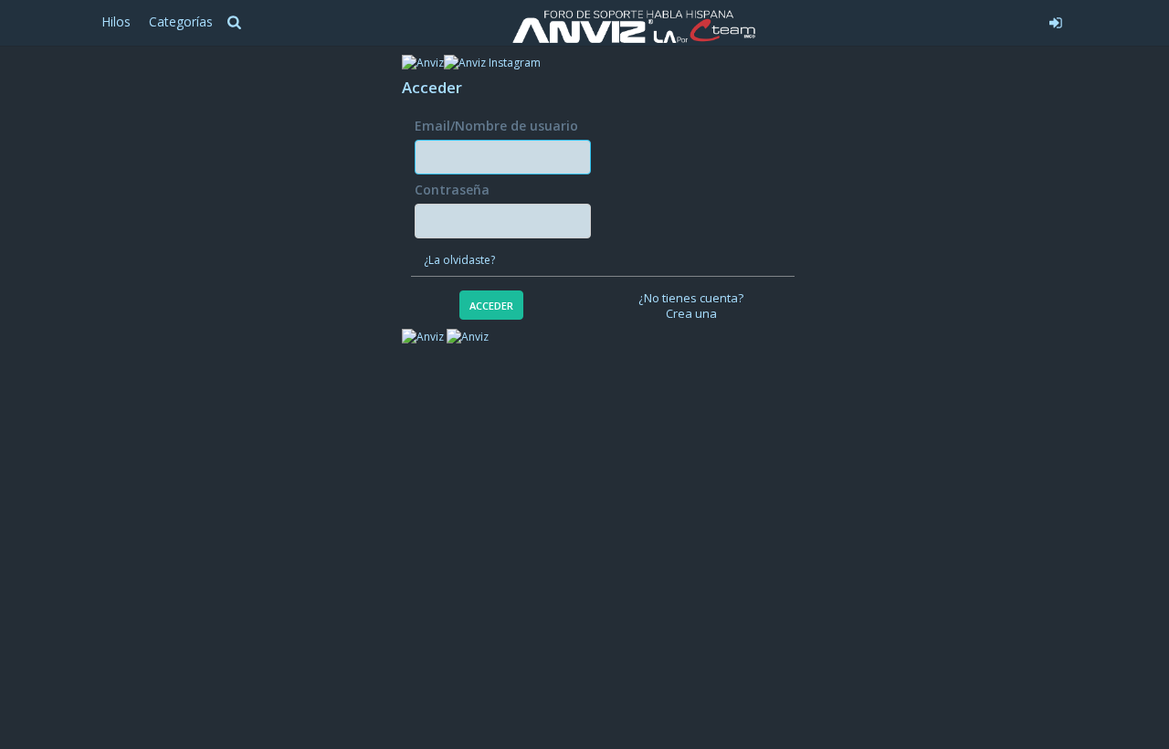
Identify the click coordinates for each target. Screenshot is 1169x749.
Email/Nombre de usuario (496, 125)
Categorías (181, 21)
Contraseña (452, 189)
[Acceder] (919, 20)
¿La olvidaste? (459, 260)
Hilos (116, 21)
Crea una (691, 314)
